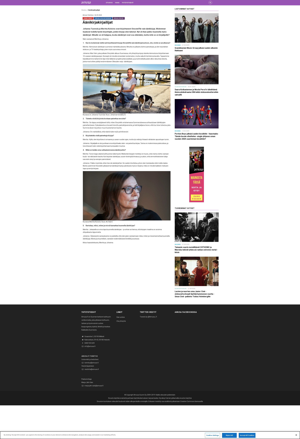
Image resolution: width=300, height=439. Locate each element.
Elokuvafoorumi (180, 87)
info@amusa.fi (89, 346)
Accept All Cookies (247, 435)
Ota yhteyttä (121, 321)
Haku (117, 3)
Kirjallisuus (119, 18)
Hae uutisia (120, 317)
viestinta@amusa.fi (91, 369)
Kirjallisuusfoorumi (103, 18)
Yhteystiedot (128, 3)
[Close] (296, 435)
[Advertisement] (70, 421)
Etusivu (109, 3)
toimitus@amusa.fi (91, 363)
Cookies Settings (212, 435)
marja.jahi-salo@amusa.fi (93, 386)
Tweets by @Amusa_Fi (148, 317)
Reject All (229, 435)
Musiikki (177, 45)
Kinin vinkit (88, 18)
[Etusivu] (86, 2)
